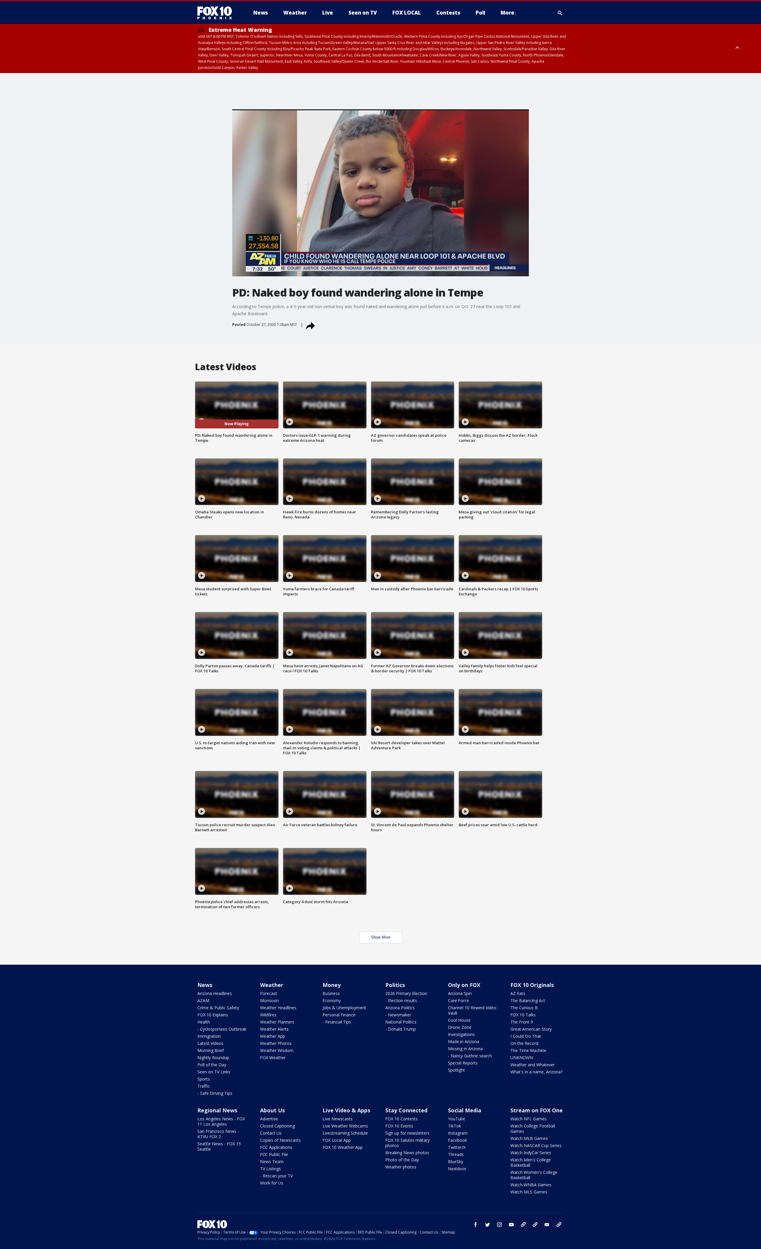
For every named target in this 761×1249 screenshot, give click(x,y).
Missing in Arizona (465, 1048)
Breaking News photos (407, 1152)
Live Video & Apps (346, 1110)
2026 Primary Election (406, 993)
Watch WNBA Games (530, 1185)
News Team (272, 1161)
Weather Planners (277, 1022)
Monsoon (269, 1000)
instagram (499, 1224)
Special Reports (463, 1063)
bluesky (535, 1224)
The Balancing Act (527, 1000)
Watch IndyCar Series (530, 1152)
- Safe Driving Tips (214, 1093)
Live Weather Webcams (345, 1126)
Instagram (458, 1133)
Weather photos (400, 1167)
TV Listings (270, 1168)
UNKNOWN (521, 1057)
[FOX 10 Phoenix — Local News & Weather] (217, 13)
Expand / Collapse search (560, 12)
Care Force (458, 1000)
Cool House (459, 1020)
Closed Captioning (277, 1126)
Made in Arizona (463, 1041)
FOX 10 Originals (532, 984)
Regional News (217, 1110)
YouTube (456, 1119)
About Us (272, 1110)
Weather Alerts (274, 1029)
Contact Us (271, 1133)
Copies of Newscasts (280, 1140)
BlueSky (455, 1161)
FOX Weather (273, 1057)
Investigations (461, 1034)
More (507, 12)
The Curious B (524, 1007)
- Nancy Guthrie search (470, 1056)
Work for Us (271, 1183)
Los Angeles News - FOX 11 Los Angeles (221, 1121)
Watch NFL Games (528, 1119)
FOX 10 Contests (401, 1119)
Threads (456, 1154)
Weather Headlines (278, 1007)
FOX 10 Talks (523, 1015)
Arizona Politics (400, 1007)
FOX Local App (337, 1140)
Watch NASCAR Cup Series (536, 1145)
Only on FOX (464, 984)
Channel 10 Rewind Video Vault (472, 1010)
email (547, 1224)
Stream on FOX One (536, 1110)
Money (332, 984)
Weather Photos (276, 1043)
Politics (395, 984)
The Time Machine (528, 1050)
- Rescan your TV (276, 1176)
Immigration (209, 1036)
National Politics (400, 1022)
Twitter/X (457, 1147)
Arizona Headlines (214, 993)
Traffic (203, 1086)
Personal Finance (339, 1015)
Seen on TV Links (213, 1072)
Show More (380, 937)
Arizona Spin (460, 993)
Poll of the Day (211, 1064)
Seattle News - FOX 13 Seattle (219, 1146)
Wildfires (268, 1015)
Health (203, 1022)
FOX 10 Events (399, 1126)
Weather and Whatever (532, 1064)
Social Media (464, 1110)
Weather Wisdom (276, 1050)
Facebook (457, 1140)
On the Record (524, 1043)
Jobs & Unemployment (344, 1007)
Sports (203, 1079)
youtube (511, 1224)
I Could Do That (525, 1036)
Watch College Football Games (532, 1128)
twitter (487, 1224)
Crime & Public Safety (218, 1007)
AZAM (203, 1000)
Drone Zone (459, 1027)
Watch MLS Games (528, 1192)
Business (331, 993)
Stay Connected (406, 1110)
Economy (332, 1000)
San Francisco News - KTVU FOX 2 (218, 1133)
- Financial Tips (337, 1022)
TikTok (454, 1126)
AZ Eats (517, 993)
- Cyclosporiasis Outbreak (221, 1029)
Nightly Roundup (213, 1057)
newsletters (559, 1224)
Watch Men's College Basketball (530, 1162)
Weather (271, 984)
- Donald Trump (400, 1029)
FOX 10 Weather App (343, 1147)
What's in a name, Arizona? (536, 1072)
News (204, 984)
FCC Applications (276, 1147)
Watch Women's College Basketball (533, 1174)
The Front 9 (521, 1022)
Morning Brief (210, 1050)
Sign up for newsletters (407, 1133)
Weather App (272, 1036)
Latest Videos (210, 1043)
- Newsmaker (398, 1015)
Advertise (269, 1119)
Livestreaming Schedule (345, 1133)
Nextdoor (457, 1168)
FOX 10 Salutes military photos (407, 1142)
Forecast (268, 993)
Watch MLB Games (529, 1138)
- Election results (401, 1000)
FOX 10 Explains (212, 1015)
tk (523, 1224)
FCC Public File (274, 1154)
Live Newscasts (338, 1119)
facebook (475, 1224)
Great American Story (531, 1029)
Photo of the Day (402, 1160)
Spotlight (456, 1070)
